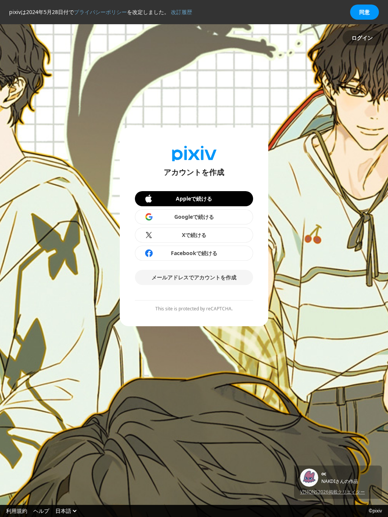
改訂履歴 (181, 12)
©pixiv (375, 511)
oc (323, 474)
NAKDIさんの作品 (339, 481)
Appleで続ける (194, 198)
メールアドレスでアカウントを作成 (194, 277)
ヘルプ (41, 511)
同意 (364, 12)
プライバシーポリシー (100, 12)
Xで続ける (194, 234)
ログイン (362, 37)
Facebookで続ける (194, 253)
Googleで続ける (194, 216)
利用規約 (16, 511)
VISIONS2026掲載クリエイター (332, 492)
